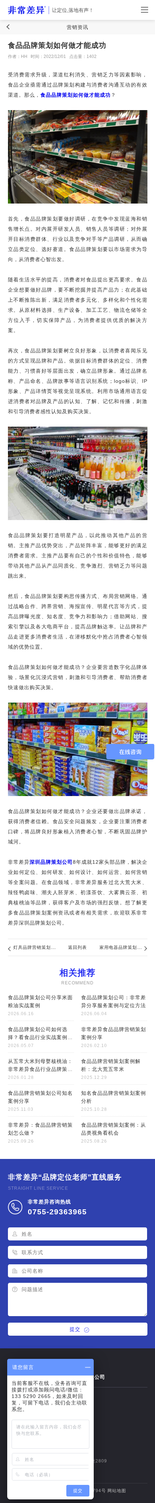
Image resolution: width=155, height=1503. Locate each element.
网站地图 (116, 1490)
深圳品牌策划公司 (51, 862)
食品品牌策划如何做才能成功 (75, 95)
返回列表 (77, 947)
